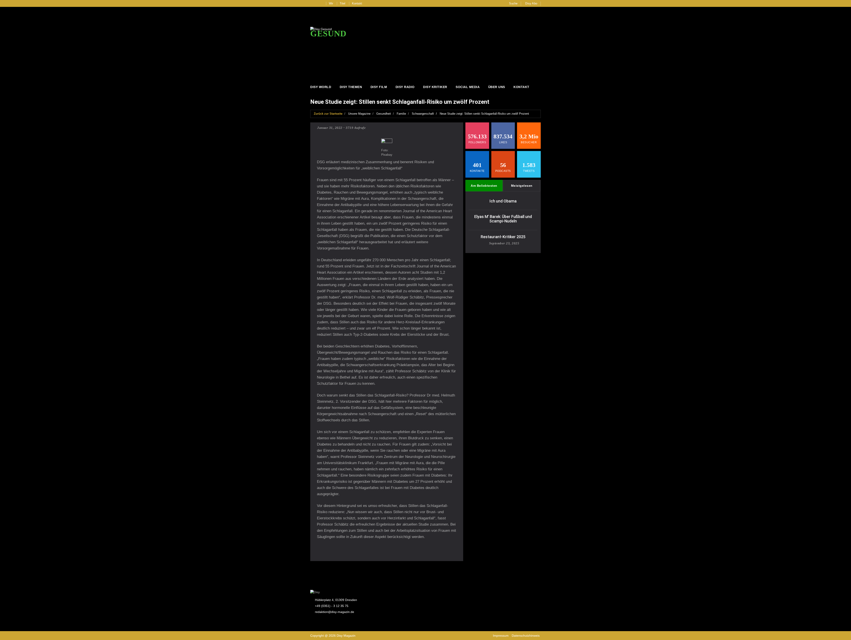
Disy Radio (405, 87)
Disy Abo (531, 3)
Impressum (501, 635)
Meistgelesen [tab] (522, 185)
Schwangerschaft (423, 113)
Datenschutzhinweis (526, 635)
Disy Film (379, 87)
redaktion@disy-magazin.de (334, 612)
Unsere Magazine (359, 113)
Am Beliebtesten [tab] (484, 185)
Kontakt (357, 3)
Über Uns (496, 87)
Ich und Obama (503, 201)
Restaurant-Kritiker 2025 (503, 236)
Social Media (468, 87)
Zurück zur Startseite (328, 113)
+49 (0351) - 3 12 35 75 (331, 606)
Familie (401, 113)
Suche (513, 3)
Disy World (320, 87)
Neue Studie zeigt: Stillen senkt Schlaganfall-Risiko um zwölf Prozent (484, 113)
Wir (331, 3)
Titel (342, 3)
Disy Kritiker (435, 87)
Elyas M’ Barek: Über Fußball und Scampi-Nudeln (503, 218)
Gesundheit (383, 113)
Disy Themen (351, 87)
